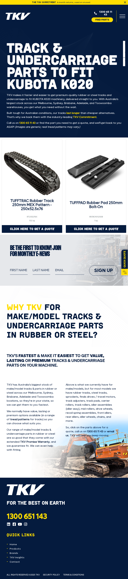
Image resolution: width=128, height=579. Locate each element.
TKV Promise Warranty (35, 442)
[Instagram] (25, 524)
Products (15, 548)
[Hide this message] (125, 2)
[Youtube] (20, 524)
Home (13, 544)
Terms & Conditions (73, 574)
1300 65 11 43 (27, 123)
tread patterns (20, 419)
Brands (14, 553)
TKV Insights (17, 557)
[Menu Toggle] (122, 16)
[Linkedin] (8, 524)
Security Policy (51, 574)
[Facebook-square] (14, 524)
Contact (15, 561)
